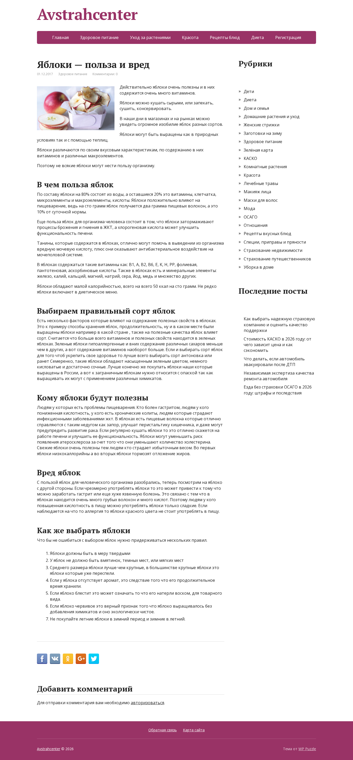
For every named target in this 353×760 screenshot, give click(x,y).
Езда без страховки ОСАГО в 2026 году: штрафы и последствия (278, 389)
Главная (60, 37)
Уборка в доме (259, 267)
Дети (249, 91)
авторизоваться (147, 702)
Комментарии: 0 (105, 74)
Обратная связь (162, 729)
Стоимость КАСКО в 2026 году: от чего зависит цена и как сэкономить (277, 344)
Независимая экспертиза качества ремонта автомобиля (279, 376)
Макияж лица (257, 192)
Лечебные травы (261, 183)
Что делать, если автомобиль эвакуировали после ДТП (274, 361)
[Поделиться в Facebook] (42, 659)
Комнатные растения (265, 166)
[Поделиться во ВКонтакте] (55, 659)
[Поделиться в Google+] (81, 659)
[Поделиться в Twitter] (94, 659)
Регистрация (288, 37)
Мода (249, 208)
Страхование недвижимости (273, 250)
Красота (190, 37)
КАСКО (250, 158)
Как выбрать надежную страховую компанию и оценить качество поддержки (279, 324)
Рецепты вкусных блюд (267, 233)
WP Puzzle (307, 748)
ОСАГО (250, 217)
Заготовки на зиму (263, 133)
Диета (257, 37)
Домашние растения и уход (272, 116)
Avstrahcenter (87, 14)
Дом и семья (256, 108)
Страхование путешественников (277, 259)
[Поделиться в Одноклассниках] (68, 659)
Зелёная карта (258, 150)
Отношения (255, 225)
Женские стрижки (261, 125)
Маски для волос (261, 200)
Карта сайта (194, 729)
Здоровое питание (99, 37)
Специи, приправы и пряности (275, 242)
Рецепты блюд (225, 37)
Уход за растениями (150, 37)
